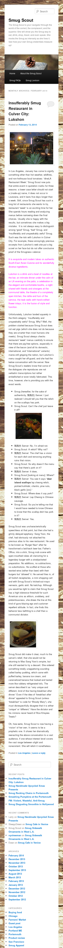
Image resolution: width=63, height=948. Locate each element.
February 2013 (16, 881)
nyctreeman (15, 835)
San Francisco (16, 941)
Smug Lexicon (32, 80)
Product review (17, 937)
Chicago (13, 916)
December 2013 (17, 859)
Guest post (14, 923)
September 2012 (17, 899)
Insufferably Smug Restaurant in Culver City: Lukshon (25, 111)
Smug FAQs (15, 80)
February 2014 (16, 855)
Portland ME (15, 930)
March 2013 (15, 877)
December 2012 (17, 888)
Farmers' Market (17, 919)
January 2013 (16, 884)
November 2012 (17, 892)
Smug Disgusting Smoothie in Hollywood (31, 804)
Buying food (15, 912)
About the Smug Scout (30, 73)
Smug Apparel (16, 945)
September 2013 (17, 870)
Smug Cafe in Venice (37, 824)
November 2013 (17, 862)
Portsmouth (15, 934)
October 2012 (16, 895)
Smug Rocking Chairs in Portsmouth (29, 793)
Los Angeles (24, 753)
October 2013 (16, 866)
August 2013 (15, 873)
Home (12, 73)
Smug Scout (21, 20)
